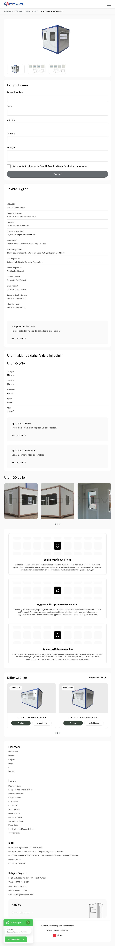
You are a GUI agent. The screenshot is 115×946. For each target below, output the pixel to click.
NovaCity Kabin (14, 813)
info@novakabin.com (24, 895)
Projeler (11, 759)
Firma (9, 106)
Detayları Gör (17, 338)
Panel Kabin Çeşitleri (16, 863)
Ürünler (19, 11)
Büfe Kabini (31, 11)
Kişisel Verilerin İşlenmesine (26, 166)
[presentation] (10, 39)
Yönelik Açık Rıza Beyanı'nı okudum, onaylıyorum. (50, 166)
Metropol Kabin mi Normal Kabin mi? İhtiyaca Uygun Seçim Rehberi (36, 851)
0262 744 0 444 (22, 882)
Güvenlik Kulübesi (15, 821)
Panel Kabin (13, 805)
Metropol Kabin (14, 786)
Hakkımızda (13, 752)
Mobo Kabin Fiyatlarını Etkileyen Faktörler (25, 847)
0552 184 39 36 (20, 886)
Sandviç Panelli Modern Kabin (20, 829)
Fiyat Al (21, 723)
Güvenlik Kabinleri (15, 794)
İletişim (11, 771)
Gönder (58, 174)
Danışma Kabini (14, 859)
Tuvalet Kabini (14, 833)
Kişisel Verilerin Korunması (57, 930)
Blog (10, 767)
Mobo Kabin (13, 825)
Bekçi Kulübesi (14, 798)
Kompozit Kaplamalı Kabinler (20, 790)
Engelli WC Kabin (15, 817)
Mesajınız (12, 147)
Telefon (11, 133)
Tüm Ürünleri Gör (95, 678)
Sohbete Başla (14, 939)
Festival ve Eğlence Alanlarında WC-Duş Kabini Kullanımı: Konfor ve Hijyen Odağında (43, 855)
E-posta (11, 120)
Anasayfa (8, 11)
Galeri (10, 763)
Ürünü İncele (42, 723)
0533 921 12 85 (21, 890)
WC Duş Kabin (14, 809)
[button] (55, 524)
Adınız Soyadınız (15, 92)
